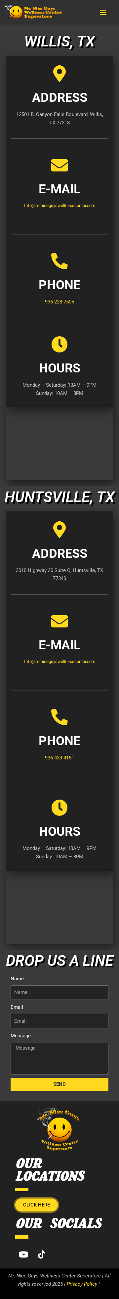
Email (17, 1007)
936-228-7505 (59, 302)
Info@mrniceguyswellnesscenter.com (59, 205)
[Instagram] (60, 1254)
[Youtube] (23, 1254)
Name (17, 979)
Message (21, 1036)
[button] (103, 12)
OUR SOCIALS (58, 1224)
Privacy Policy (82, 1284)
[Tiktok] (41, 1254)
